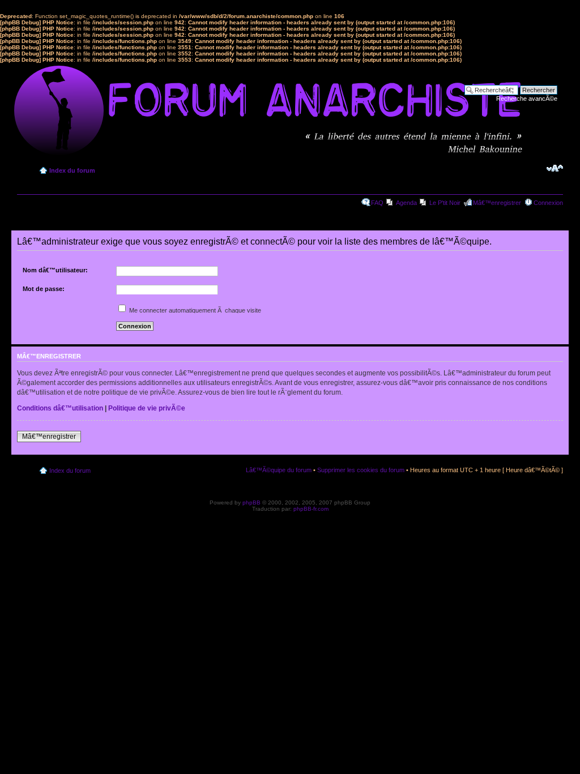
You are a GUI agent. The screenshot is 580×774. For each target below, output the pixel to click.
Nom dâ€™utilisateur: (55, 270)
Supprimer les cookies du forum (360, 470)
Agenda (406, 202)
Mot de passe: (44, 288)
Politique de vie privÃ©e (146, 408)
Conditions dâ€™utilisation (60, 408)
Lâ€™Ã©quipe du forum (279, 470)
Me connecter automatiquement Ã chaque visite (194, 310)
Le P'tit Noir (444, 202)
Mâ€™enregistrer (497, 202)
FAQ (377, 202)
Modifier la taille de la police (555, 168)
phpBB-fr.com (311, 509)
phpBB (251, 502)
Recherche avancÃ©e (526, 98)
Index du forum (72, 170)
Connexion (548, 202)
